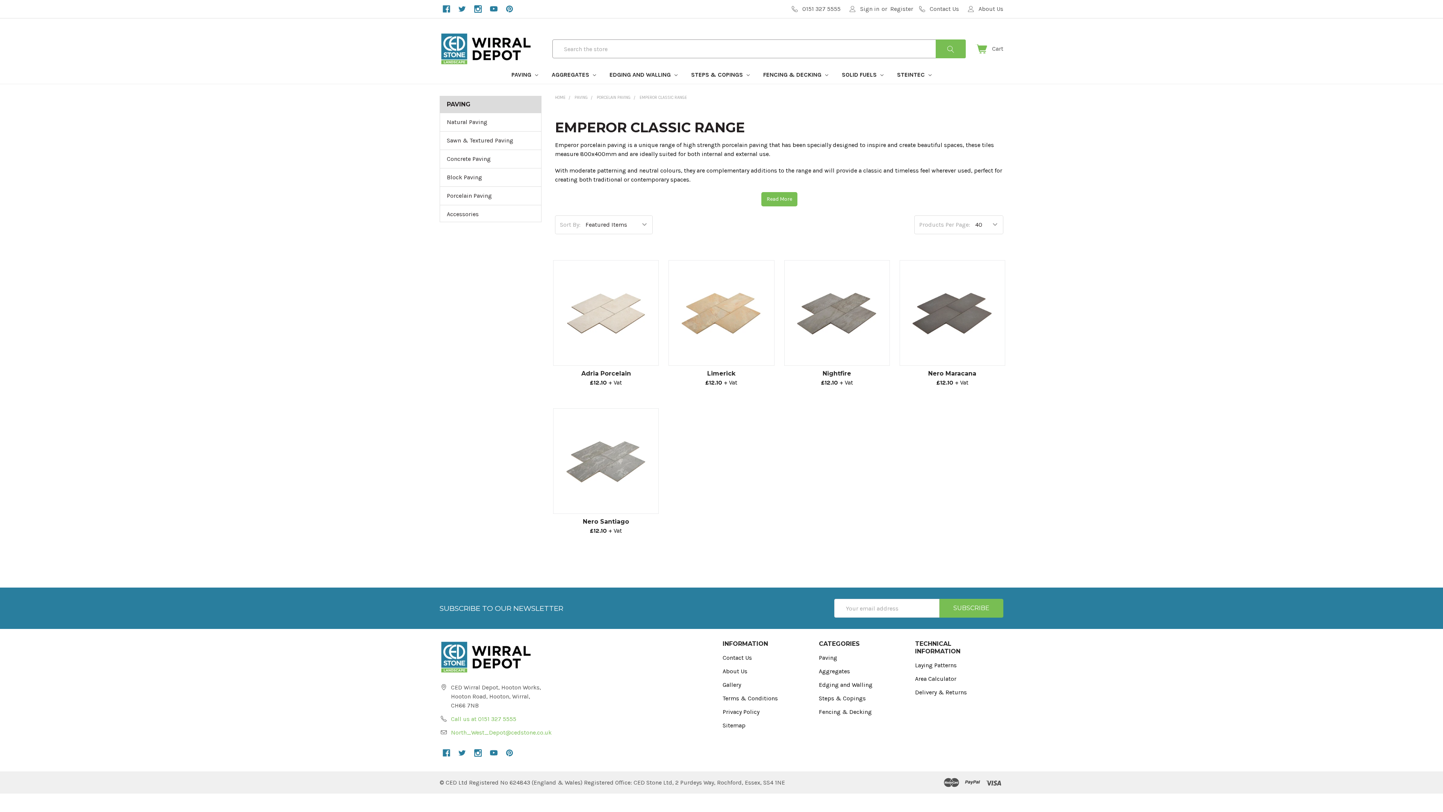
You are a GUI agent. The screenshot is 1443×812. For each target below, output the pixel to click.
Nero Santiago (606, 521)
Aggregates (571, 74)
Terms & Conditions (750, 698)
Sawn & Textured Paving (480, 140)
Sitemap (734, 725)
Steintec (911, 74)
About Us (735, 671)
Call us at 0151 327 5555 (483, 719)
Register (901, 8)
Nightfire (837, 373)
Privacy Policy (741, 711)
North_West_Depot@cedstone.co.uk (501, 732)
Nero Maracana (952, 373)
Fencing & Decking (793, 74)
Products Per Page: (944, 224)
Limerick (721, 373)
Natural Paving (467, 122)
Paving (522, 74)
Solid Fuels (860, 74)
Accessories (463, 214)
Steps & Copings (717, 74)
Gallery (732, 684)
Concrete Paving (469, 158)
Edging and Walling (641, 74)
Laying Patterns (936, 665)
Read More (779, 199)
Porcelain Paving (469, 195)
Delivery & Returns (941, 692)
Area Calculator (935, 678)
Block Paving (464, 177)
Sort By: (570, 224)
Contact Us (737, 657)
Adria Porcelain (606, 373)
